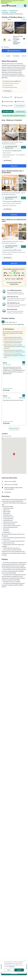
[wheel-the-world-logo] (8, 5)
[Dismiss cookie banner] (25, 960)
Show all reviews (14, 428)
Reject (9, 970)
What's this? (21, 324)
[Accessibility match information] (16, 146)
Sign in (23, 147)
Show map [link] (6, 47)
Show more (5, 77)
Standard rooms (20, 111)
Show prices (14, 166)
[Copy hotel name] (24, 17)
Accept (19, 970)
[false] (25, 5)
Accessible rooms (7, 111)
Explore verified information (16, 43)
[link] (8, 56)
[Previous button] (3, 56)
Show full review (7, 373)
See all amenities (20, 105)
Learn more (11, 966)
